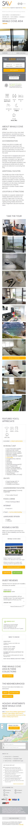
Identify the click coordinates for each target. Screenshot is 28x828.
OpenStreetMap (25, 741)
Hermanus (11, 149)
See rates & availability (14, 567)
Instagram (19, 790)
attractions (14, 692)
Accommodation (15, 15)
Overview (5, 53)
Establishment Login (18, 760)
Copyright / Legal (17, 758)
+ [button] (2, 725)
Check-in (9, 64)
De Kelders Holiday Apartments (14, 716)
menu (21, 4)
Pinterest (19, 792)
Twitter (7, 792)
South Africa (5, 15)
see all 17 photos (14, 358)
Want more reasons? (18, 783)
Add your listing (14, 818)
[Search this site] (19, 4)
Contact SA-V (7, 756)
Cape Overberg (14, 17)
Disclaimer (16, 756)
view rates (6, 572)
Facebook (8, 790)
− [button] (2, 727)
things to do (7, 696)
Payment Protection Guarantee (15, 84)
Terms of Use (7, 760)
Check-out (19, 64)
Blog (7, 795)
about (5, 692)
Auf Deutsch (14, 78)
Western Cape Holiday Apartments (12, 713)
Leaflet (19, 741)
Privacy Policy (7, 758)
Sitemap (21, 824)
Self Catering (7, 676)
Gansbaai (21, 17)
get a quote (17, 572)
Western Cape (5, 17)
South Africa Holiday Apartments (15, 712)
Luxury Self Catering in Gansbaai (19, 11)
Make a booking (14, 727)
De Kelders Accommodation (9, 18)
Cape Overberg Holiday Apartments (12, 715)
